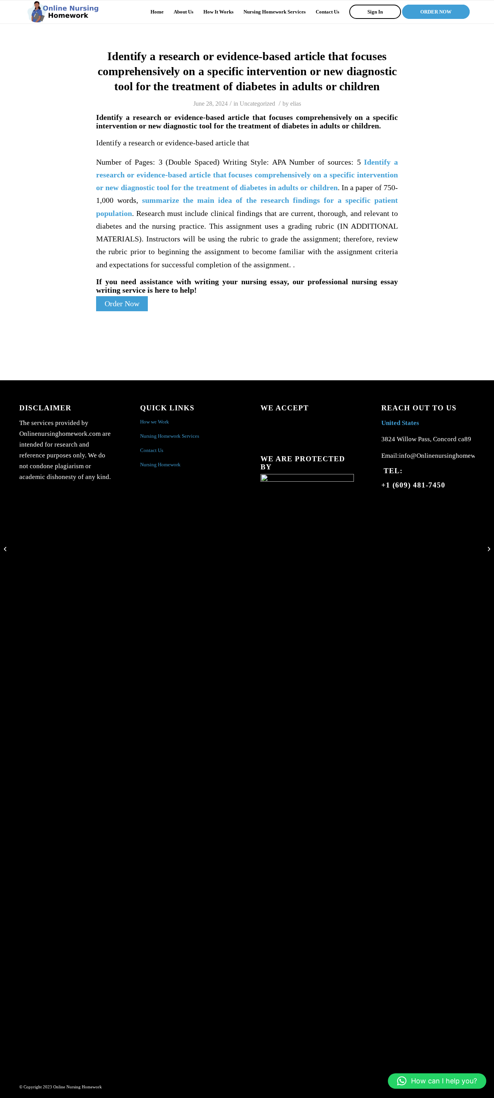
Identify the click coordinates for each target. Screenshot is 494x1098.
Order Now (122, 304)
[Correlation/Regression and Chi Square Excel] (6, 549)
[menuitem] (157, 12)
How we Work (154, 422)
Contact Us (151, 450)
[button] (437, 1081)
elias (295, 103)
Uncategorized (257, 103)
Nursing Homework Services (169, 436)
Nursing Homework (160, 464)
